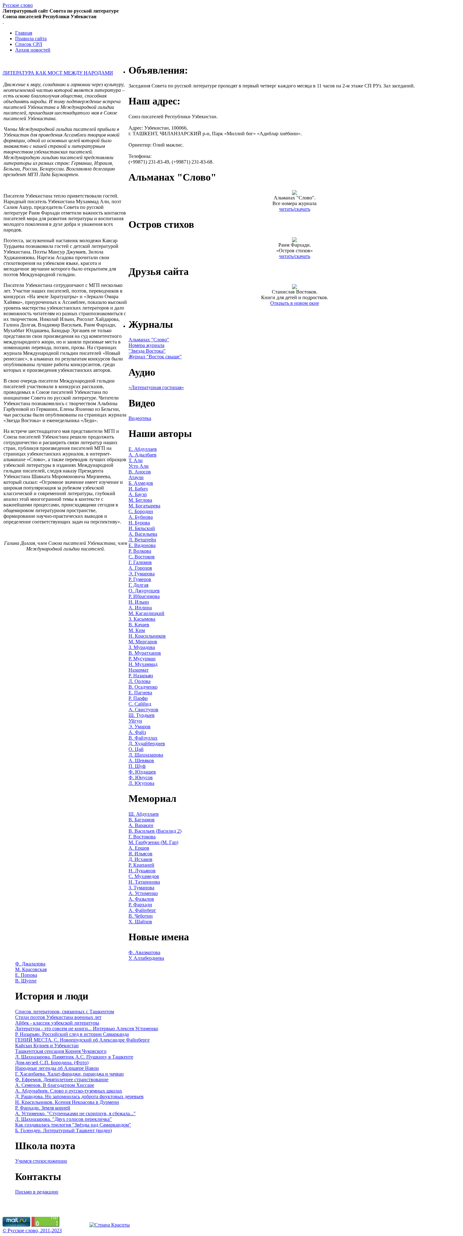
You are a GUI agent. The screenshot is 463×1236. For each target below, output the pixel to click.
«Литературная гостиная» (156, 387)
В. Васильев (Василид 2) (155, 831)
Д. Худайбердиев (147, 743)
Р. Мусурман (142, 658)
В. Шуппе (26, 980)
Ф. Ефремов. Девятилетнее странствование (61, 1079)
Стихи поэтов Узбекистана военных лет (58, 1017)
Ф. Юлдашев (142, 772)
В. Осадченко (143, 687)
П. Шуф (137, 766)
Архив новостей (32, 50)
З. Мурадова (142, 647)
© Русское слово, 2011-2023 (32, 1230)
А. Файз (137, 732)
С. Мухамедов (144, 876)
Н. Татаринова (144, 882)
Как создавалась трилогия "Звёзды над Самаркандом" (73, 1124)
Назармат (139, 670)
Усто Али (139, 466)
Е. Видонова (142, 545)
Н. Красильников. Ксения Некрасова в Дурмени (67, 1102)
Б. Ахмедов (141, 483)
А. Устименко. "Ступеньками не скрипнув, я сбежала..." (75, 1113)
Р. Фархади (140, 904)
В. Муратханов (145, 653)
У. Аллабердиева (146, 958)
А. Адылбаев (143, 454)
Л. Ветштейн (142, 539)
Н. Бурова (139, 522)
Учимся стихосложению (41, 1161)
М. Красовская (31, 969)
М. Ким (137, 630)
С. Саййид (140, 704)
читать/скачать (294, 209)
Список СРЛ (28, 44)
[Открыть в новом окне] (294, 287)
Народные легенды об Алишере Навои (57, 1068)
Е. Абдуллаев (143, 449)
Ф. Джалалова (30, 963)
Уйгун (135, 721)
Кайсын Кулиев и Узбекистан (47, 1045)
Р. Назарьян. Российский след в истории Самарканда (72, 1034)
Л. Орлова (140, 681)
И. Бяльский (142, 528)
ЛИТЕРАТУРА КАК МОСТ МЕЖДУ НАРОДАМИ (58, 73)
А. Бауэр (138, 494)
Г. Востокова (142, 836)
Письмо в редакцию (36, 1191)
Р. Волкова (140, 551)
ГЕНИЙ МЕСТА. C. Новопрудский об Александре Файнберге (82, 1040)
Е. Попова (26, 975)
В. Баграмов (142, 819)
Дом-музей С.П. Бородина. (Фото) (52, 1062)
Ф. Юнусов (141, 777)
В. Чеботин (141, 916)
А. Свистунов (143, 709)
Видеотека (140, 418)
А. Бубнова (141, 517)
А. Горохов (140, 568)
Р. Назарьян (141, 675)
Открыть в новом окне (294, 303)
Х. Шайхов (140, 921)
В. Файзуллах (143, 738)
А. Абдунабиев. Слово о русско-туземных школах (68, 1090)
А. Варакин (141, 825)
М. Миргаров (143, 641)
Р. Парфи (138, 698)
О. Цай (136, 749)
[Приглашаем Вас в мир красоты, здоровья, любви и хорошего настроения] (109, 1225)
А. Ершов (139, 848)
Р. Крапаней (141, 865)
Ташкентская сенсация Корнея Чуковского (60, 1051)
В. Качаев (139, 624)
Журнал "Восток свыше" (155, 356)
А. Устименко (143, 893)
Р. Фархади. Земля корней (42, 1107)
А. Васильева (143, 534)
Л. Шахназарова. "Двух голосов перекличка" (63, 1119)
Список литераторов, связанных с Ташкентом (64, 1011)
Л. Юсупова (141, 783)
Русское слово (18, 5)
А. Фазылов (141, 899)
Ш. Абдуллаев (144, 814)
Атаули (136, 477)
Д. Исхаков (140, 859)
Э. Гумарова (142, 573)
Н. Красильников (147, 636)
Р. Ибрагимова (144, 596)
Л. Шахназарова (146, 755)
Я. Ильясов (140, 853)
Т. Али (136, 460)
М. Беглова (140, 500)
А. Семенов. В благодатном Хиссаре (54, 1085)
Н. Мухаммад (143, 664)
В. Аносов (140, 471)
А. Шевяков (141, 760)
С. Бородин (141, 511)
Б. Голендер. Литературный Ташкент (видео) (63, 1130)
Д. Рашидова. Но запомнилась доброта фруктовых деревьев (79, 1096)
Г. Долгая (138, 585)
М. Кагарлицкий (146, 613)
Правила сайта (31, 38)
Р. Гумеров (140, 579)
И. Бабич (138, 488)
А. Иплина (140, 607)
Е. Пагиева (140, 692)
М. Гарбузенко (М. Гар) (153, 842)
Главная (23, 33)
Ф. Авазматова (144, 952)
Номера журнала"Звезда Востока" (147, 348)
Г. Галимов (140, 562)
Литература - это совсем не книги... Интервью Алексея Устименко (86, 1028)
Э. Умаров (140, 726)
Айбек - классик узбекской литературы (57, 1023)
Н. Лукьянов (142, 870)
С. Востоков (142, 556)
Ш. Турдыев (142, 715)
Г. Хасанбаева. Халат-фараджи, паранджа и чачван (69, 1074)
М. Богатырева (144, 505)
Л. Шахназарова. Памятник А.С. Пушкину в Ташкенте (74, 1057)
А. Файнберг (142, 910)
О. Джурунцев (144, 590)
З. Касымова (142, 619)
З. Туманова (141, 887)
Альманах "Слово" (149, 339)
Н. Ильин (139, 602)
